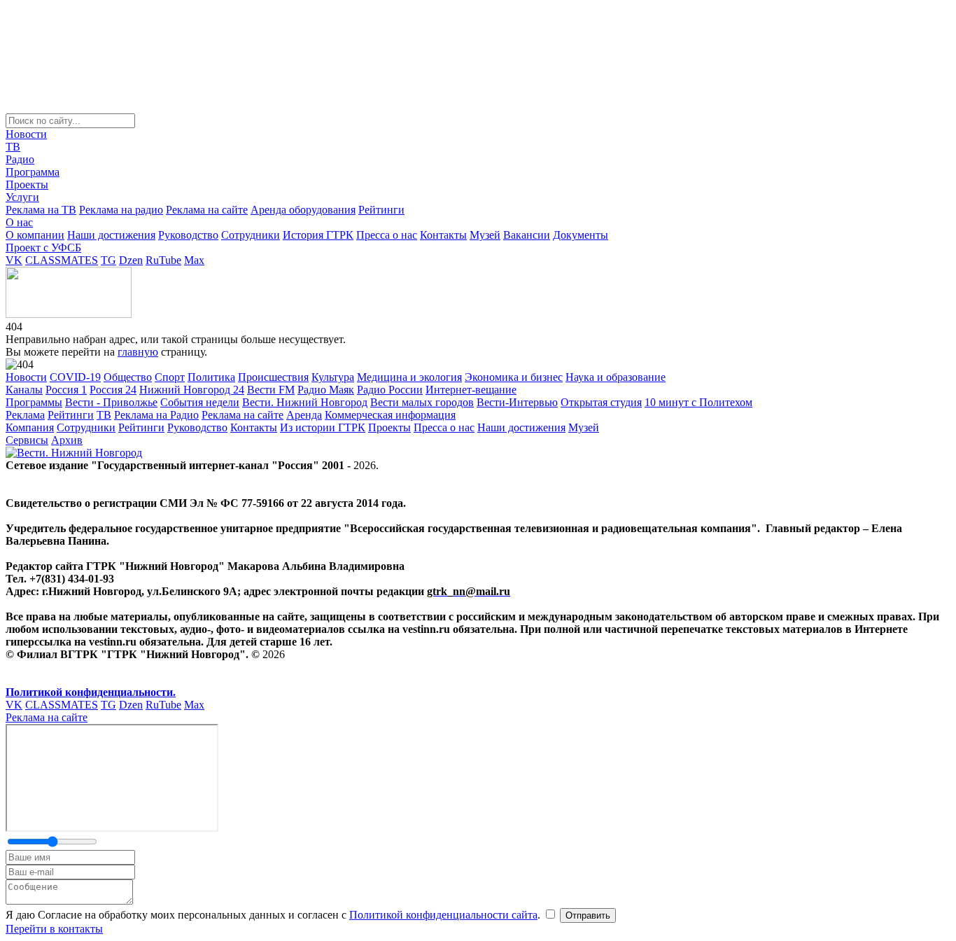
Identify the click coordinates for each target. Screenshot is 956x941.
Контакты (443, 235)
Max (194, 260)
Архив (67, 440)
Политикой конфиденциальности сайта (443, 915)
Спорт (170, 377)
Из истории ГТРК (322, 427)
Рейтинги (381, 210)
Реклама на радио (121, 210)
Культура (332, 377)
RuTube (163, 260)
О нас (19, 222)
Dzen (131, 260)
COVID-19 (75, 377)
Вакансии (526, 235)
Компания (30, 427)
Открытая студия (601, 402)
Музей (485, 235)
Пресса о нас (386, 235)
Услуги (22, 197)
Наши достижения (111, 235)
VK (14, 260)
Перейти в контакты (54, 929)
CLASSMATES (61, 260)
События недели (199, 402)
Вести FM (271, 390)
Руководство (188, 235)
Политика (211, 377)
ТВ (13, 147)
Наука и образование (615, 377)
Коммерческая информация (390, 415)
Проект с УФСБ (43, 247)
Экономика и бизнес (514, 377)
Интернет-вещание (471, 390)
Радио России (390, 390)
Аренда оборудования (303, 210)
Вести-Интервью (517, 402)
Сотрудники (250, 235)
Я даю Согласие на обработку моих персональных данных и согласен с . (274, 915)
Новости (26, 134)
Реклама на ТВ (41, 210)
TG (108, 260)
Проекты (27, 184)
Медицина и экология (409, 377)
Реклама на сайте (207, 210)
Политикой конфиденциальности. (91, 692)
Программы (34, 402)
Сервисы (27, 440)
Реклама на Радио (156, 415)
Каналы (24, 390)
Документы (580, 235)
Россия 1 (66, 390)
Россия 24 (113, 390)
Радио (20, 159)
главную (138, 352)
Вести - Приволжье (111, 402)
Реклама (25, 415)
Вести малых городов (422, 402)
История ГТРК (318, 235)
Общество (128, 377)
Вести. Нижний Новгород (304, 402)
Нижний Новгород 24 (191, 390)
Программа (32, 172)
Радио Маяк (325, 390)
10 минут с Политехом (698, 402)
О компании (35, 235)
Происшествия (273, 377)
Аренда (304, 415)
